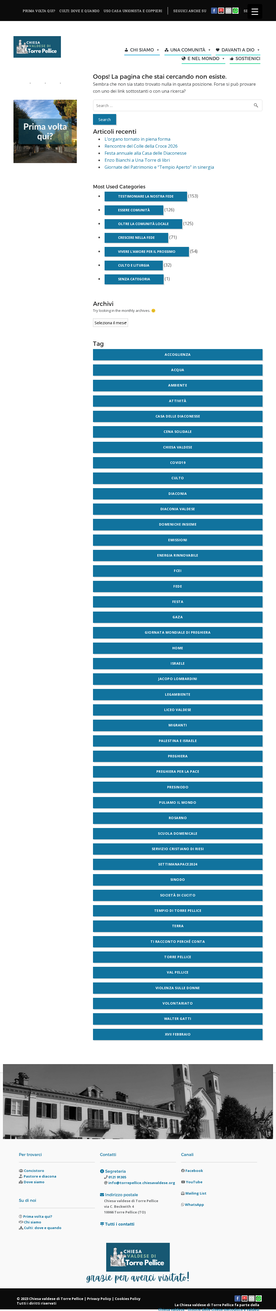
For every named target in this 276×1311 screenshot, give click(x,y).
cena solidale (178, 431)
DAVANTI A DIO (238, 49)
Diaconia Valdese (177, 509)
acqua (177, 370)
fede (177, 586)
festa (178, 601)
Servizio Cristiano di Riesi (178, 849)
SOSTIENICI (248, 58)
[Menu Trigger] (254, 11)
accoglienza (178, 354)
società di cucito (178, 895)
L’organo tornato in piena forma (137, 139)
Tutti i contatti (119, 1224)
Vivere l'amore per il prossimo (146, 251)
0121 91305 (117, 1177)
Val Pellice (178, 972)
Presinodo (178, 787)
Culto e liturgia (133, 265)
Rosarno (178, 818)
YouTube (194, 1181)
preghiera (178, 756)
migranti (177, 725)
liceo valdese (177, 710)
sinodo (177, 879)
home (177, 648)
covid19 (178, 462)
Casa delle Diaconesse (178, 416)
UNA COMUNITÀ (187, 49)
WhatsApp (194, 1204)
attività (178, 401)
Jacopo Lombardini (177, 679)
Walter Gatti (177, 1018)
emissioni (177, 540)
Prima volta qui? (37, 1216)
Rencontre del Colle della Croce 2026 (141, 146)
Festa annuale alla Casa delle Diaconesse (146, 153)
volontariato (178, 1003)
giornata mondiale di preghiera (178, 632)
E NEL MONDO (203, 58)
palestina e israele (178, 741)
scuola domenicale (178, 833)
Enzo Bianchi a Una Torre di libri (137, 160)
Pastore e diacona (40, 1176)
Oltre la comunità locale (143, 224)
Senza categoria (134, 279)
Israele (178, 663)
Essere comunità (134, 210)
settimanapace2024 (177, 864)
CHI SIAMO (142, 49)
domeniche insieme (178, 524)
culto (177, 478)
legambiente (178, 694)
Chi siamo (32, 1222)
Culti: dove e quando (42, 1227)
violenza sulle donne (178, 988)
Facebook (194, 1170)
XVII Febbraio (178, 1034)
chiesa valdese (177, 447)
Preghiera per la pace (177, 771)
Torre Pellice (177, 957)
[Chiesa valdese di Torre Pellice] (42, 48)
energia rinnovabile (177, 555)
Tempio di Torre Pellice (178, 910)
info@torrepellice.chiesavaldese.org (141, 1182)
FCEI (177, 570)
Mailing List (195, 1193)
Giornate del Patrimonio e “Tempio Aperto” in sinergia (159, 167)
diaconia (177, 493)
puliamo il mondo (177, 802)
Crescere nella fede (136, 237)
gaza (177, 617)
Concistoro (34, 1170)
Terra (178, 926)
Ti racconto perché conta (177, 941)
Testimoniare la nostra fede (146, 196)
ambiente (177, 385)
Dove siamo (34, 1181)
